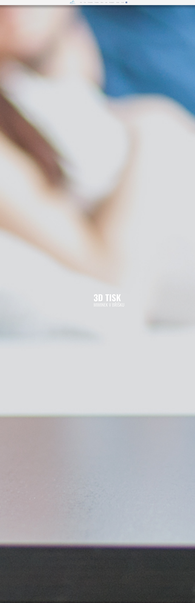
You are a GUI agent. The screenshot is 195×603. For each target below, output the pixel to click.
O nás (85, 2)
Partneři (122, 2)
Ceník (106, 2)
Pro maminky (90, 2)
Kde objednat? (111, 2)
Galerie (102, 2)
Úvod (81, 2)
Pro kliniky (97, 2)
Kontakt (117, 2)
